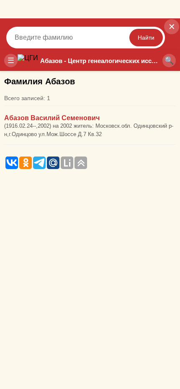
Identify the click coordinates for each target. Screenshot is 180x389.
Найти (146, 37)
